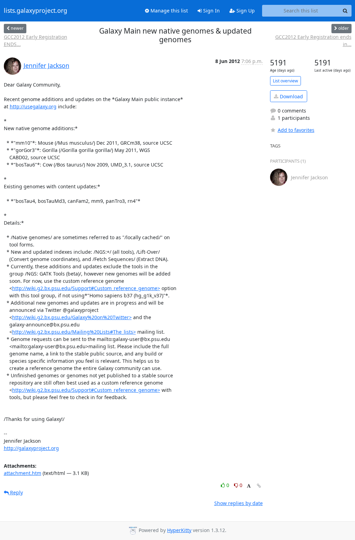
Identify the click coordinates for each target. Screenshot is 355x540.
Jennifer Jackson (46, 65)
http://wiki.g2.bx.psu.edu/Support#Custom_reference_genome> (86, 288)
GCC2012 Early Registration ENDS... (35, 40)
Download (290, 96)
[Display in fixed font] (248, 486)
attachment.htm (22, 473)
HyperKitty (179, 530)
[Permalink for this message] (259, 485)
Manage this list (168, 10)
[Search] (345, 11)
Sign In (211, 10)
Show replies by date (238, 503)
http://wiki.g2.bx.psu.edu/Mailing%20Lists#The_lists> (74, 331)
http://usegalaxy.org (33, 106)
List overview (285, 81)
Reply (16, 492)
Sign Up (245, 10)
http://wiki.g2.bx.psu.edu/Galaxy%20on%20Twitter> (72, 317)
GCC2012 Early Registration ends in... (313, 40)
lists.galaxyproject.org (35, 11)
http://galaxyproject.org (31, 448)
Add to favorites (296, 130)
